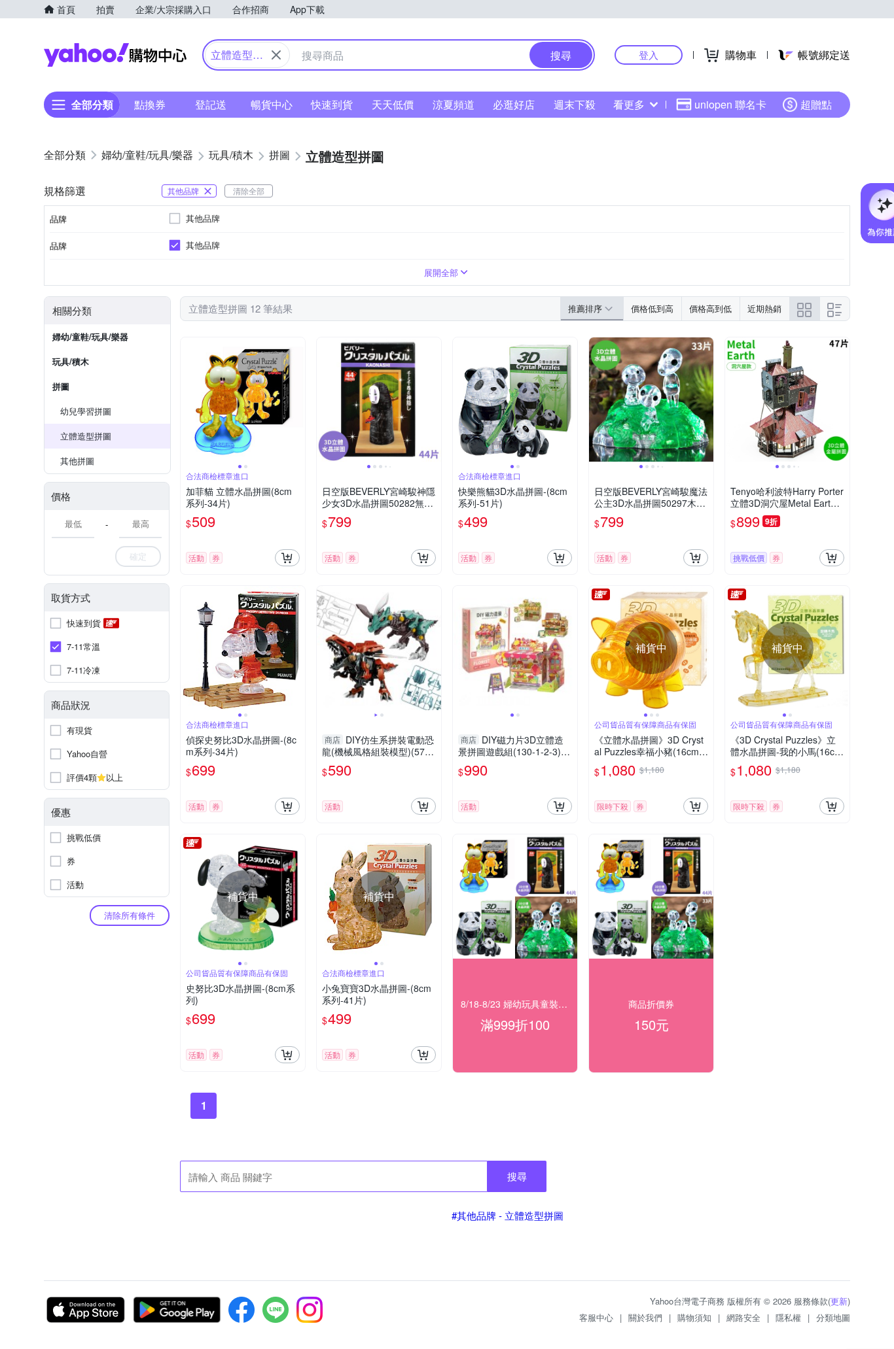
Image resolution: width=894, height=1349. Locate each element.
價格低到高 (652, 308)
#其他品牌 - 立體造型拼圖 (507, 1215)
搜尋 (517, 1176)
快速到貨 (332, 104)
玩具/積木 (70, 361)
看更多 (629, 104)
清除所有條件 (129, 915)
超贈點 (816, 104)
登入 (648, 54)
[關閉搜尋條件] (276, 55)
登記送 (210, 104)
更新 (839, 1301)
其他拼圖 (77, 460)
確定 (138, 556)
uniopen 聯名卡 (730, 104)
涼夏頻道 (453, 104)
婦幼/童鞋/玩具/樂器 (90, 336)
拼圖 (60, 386)
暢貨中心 (272, 104)
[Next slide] (296, 399)
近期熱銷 (764, 308)
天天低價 (393, 104)
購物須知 (694, 1317)
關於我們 (645, 1317)
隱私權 (788, 1317)
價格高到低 (710, 308)
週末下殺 (575, 104)
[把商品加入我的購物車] (287, 557)
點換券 (150, 104)
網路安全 (743, 1317)
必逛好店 (514, 104)
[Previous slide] (189, 399)
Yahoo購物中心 (115, 55)
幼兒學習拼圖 (85, 411)
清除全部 (248, 190)
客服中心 (596, 1317)
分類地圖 (833, 1317)
